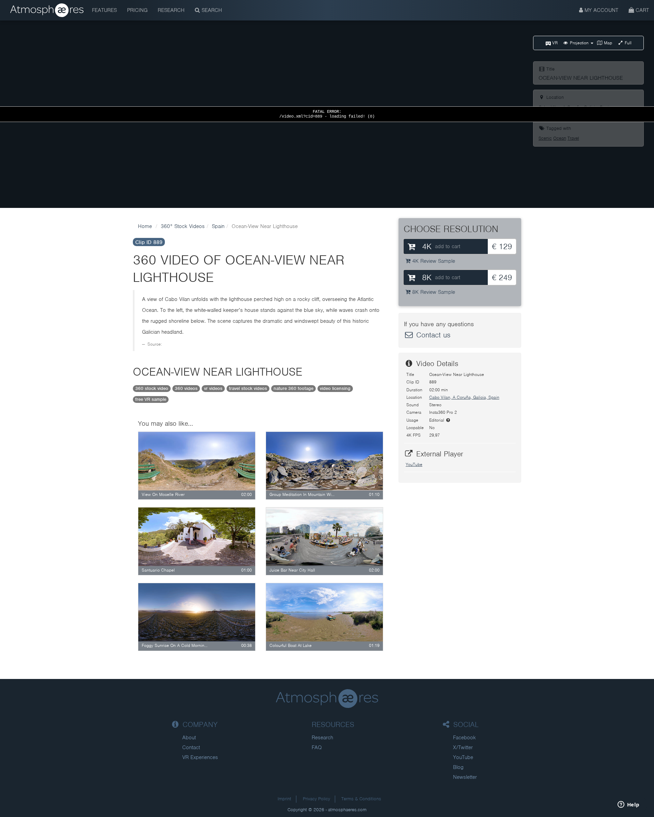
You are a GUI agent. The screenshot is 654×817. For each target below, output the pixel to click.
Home (145, 226)
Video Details (436, 363)
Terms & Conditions (361, 799)
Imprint (284, 799)
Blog (458, 767)
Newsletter (465, 777)
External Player (438, 453)
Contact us (432, 334)
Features (104, 10)
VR (554, 43)
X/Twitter (463, 747)
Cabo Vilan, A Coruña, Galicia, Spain (464, 397)
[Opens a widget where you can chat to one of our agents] (628, 805)
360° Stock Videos (183, 226)
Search (211, 10)
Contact (191, 747)
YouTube (414, 464)
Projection (579, 43)
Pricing (137, 10)
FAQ (317, 747)
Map (607, 43)
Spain (218, 226)
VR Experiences (200, 757)
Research (171, 10)
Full (627, 43)
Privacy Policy (316, 799)
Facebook (464, 737)
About (189, 737)
